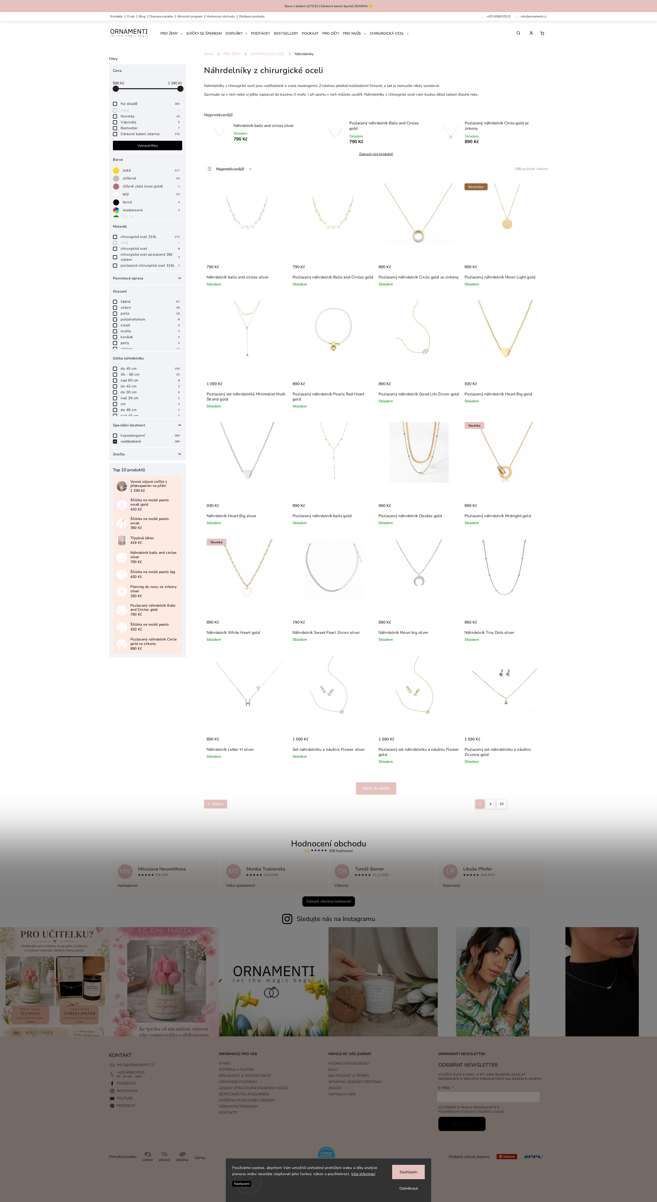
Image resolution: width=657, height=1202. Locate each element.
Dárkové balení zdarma (150, 134)
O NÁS (131, 16)
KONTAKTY (116, 16)
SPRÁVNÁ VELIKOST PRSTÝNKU (355, 1081)
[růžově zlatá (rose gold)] (117, 186)
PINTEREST (126, 1105)
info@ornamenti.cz (135, 1065)
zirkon (150, 307)
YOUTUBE (125, 1098)
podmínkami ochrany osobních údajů (471, 1111)
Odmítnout (408, 1188)
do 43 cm (150, 386)
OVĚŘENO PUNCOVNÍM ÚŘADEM (246, 1100)
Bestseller (150, 128)
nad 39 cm (150, 398)
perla (150, 313)
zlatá (151, 170)
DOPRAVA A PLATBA (161, 16)
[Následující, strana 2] (490, 804)
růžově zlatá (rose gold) (151, 186)
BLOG (333, 1069)
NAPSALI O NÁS (342, 1094)
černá (151, 202)
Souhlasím (408, 1172)
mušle (150, 331)
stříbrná (151, 178)
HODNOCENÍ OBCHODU (348, 1063)
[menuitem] (173, 33)
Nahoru (218, 804)
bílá (151, 194)
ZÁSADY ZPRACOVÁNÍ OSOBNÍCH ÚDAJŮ (253, 1088)
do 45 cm (150, 368)
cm (150, 404)
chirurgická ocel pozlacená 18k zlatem (150, 257)
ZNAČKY (335, 1088)
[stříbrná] (117, 178)
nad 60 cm (150, 380)
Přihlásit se (462, 1123)
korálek (150, 337)
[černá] (117, 202)
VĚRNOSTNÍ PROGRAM (189, 16)
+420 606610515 (130, 1072)
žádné (150, 301)
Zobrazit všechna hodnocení (328, 901)
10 (501, 804)
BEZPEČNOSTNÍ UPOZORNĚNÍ (244, 1094)
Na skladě (150, 103)
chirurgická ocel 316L (150, 236)
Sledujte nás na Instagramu (336, 919)
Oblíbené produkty (252, 16)
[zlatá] (117, 170)
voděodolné (150, 441)
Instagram (127, 1090)
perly (150, 342)
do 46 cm (150, 409)
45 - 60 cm (150, 374)
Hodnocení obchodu (221, 16)
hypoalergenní (150, 435)
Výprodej (150, 122)
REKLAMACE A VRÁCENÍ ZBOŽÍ (244, 1075)
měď (150, 242)
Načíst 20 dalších (376, 788)
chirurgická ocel (150, 248)
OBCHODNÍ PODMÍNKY (238, 1081)
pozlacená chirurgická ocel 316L (150, 265)
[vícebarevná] (117, 210)
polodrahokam (150, 319)
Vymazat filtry (148, 145)
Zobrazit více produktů (376, 154)
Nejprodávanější (230, 169)
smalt (150, 325)
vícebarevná (151, 210)
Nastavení (241, 1183)
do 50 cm (150, 392)
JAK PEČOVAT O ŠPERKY (348, 1075)
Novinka (150, 116)
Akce (150, 110)
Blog (142, 16)
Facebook (126, 1083)
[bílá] (117, 194)
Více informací (363, 1173)
